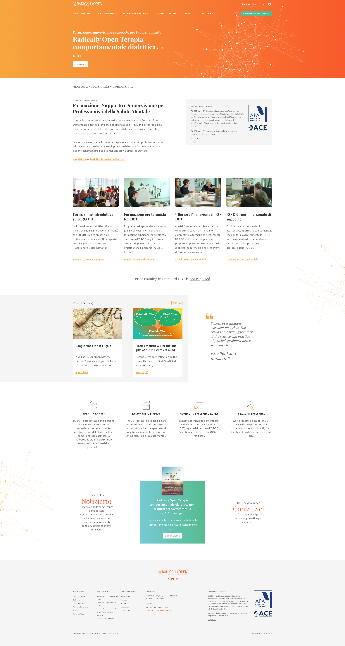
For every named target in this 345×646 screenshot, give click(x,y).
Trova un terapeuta (165, 13)
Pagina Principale (81, 13)
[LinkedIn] (172, 580)
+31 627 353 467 (151, 604)
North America (126, 596)
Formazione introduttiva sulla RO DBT (93, 216)
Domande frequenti (79, 614)
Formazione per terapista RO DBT (145, 216)
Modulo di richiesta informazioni (157, 607)
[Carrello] (269, 4)
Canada (124, 600)
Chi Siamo (76, 600)
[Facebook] (168, 580)
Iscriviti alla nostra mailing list (159, 611)
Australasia (125, 607)
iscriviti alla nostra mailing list (107, 159)
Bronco (117, 633)
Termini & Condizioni (265, 633)
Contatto (188, 13)
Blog (74, 610)
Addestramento (105, 13)
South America (126, 610)
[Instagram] (177, 580)
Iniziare (80, 64)
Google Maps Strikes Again (93, 346)
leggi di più (81, 372)
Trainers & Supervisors (80, 607)
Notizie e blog (209, 13)
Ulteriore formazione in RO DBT (198, 216)
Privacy (254, 633)
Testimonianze (78, 603)
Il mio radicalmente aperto (106, 618)
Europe (123, 603)
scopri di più (80, 159)
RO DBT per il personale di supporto (248, 216)
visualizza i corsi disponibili (88, 259)
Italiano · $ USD (250, 4)
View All (177, 303)
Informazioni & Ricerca (134, 13)
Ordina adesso (172, 535)
